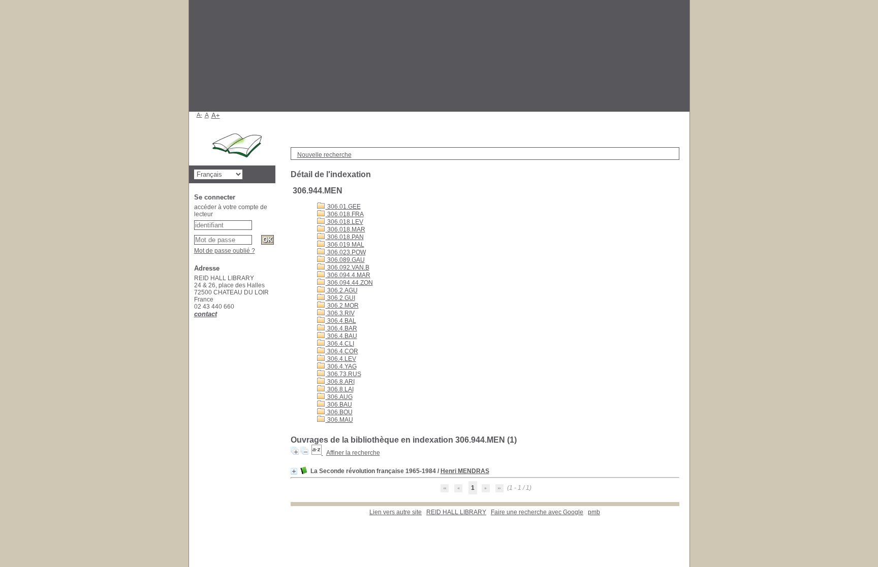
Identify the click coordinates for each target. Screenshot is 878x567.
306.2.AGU (342, 290)
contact (205, 314)
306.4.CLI (340, 343)
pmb (594, 512)
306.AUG (339, 397)
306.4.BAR (341, 328)
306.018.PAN (345, 237)
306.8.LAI (340, 389)
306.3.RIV (340, 313)
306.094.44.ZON (349, 282)
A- (199, 115)
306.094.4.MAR (348, 275)
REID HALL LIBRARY (456, 512)
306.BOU (339, 412)
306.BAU (339, 404)
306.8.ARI (340, 381)
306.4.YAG (341, 366)
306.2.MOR (342, 305)
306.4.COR (342, 351)
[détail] (294, 471)
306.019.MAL (345, 244)
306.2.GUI (340, 298)
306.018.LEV (344, 221)
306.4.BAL (341, 320)
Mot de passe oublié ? (224, 250)
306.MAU (339, 419)
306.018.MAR (345, 229)
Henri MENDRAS (465, 471)
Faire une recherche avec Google (537, 512)
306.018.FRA (345, 214)
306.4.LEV (341, 358)
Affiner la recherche (353, 452)
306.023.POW (346, 252)
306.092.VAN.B (347, 267)
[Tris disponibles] (317, 452)
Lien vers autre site (395, 512)
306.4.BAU (341, 336)
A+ (215, 115)
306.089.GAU (345, 259)
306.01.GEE (343, 206)
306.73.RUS (343, 374)
